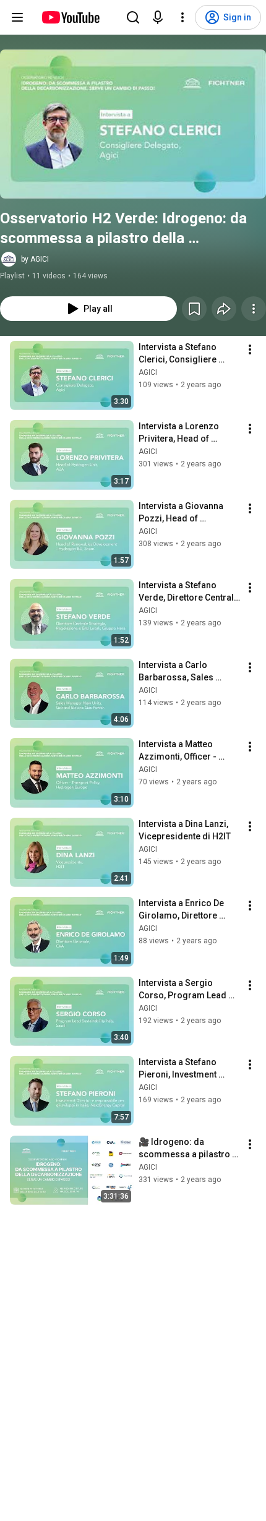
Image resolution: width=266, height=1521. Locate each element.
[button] (133, 124)
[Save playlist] (194, 308)
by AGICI (35, 259)
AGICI (148, 372)
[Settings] (182, 17)
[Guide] (17, 17)
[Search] (133, 17)
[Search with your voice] (157, 17)
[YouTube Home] (70, 17)
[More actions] (253, 308)
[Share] (224, 308)
